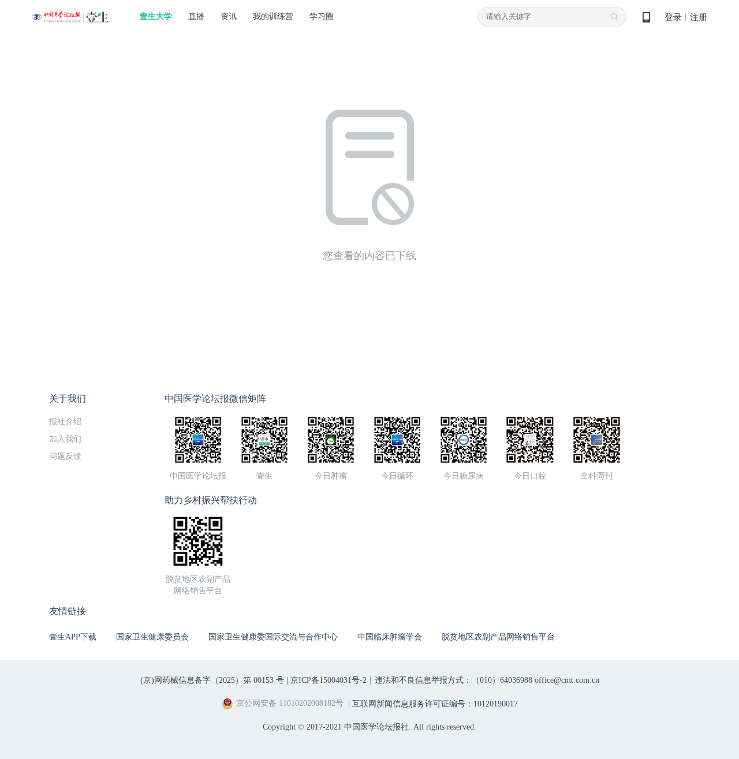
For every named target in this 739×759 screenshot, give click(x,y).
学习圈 (321, 16)
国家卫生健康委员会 (152, 637)
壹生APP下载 (72, 637)
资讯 (229, 16)
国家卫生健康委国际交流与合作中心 (273, 637)
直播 (196, 16)
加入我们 (65, 439)
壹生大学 (156, 16)
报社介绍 (65, 421)
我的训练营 (273, 16)
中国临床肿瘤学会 (389, 637)
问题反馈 (65, 456)
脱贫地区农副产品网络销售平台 (498, 637)
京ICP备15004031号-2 (328, 680)
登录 (673, 17)
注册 (698, 17)
